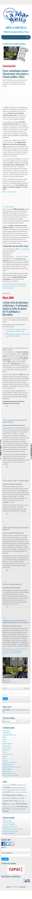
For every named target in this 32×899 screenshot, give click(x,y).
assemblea (18, 785)
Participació (22, 803)
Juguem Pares (8, 800)
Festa (14, 797)
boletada (8, 790)
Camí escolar (17, 790)
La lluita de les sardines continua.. (14, 43)
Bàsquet (5, 756)
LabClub (5, 760)
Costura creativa (7, 748)
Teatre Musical (7, 733)
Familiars (19, 795)
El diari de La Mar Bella (9, 825)
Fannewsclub (9, 66)
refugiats (14, 806)
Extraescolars (9, 795)
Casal (12, 792)
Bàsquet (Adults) (7, 769)
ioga (23, 798)
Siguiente (26, 688)
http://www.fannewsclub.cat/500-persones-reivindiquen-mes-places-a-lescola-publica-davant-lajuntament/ (15, 286)
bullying (12, 790)
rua (11, 809)
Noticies (15, 682)
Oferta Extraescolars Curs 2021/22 (13, 829)
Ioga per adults (7, 771)
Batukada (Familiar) (8, 765)
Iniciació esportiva (8, 743)
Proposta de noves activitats (10, 775)
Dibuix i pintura (7, 746)
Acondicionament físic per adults (12, 767)
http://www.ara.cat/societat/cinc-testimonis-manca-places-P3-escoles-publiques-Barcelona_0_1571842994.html (15, 651)
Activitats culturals (7, 785)
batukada (18, 787)
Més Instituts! (11, 804)
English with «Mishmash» (9, 735)
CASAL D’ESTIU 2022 (9, 823)
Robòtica (8, 808)
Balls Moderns (6, 731)
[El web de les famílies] (16, 869)
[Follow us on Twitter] (8, 844)
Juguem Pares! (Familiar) (9, 763)
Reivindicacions (22, 806)
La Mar (19, 801)
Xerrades (6, 810)
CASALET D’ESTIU (7, 820)
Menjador (23, 801)
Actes (11, 682)
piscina (9, 807)
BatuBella (6, 787)
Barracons (24, 785)
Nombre (3, 847)
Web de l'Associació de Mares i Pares (16, 31)
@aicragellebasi (23, 887)
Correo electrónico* (6, 853)
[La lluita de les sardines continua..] (16, 54)
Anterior (6, 688)
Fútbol (4, 758)
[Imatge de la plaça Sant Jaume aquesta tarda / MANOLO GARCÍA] (17, 339)
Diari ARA (8, 298)
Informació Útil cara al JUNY (10, 831)
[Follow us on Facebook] (3, 844)
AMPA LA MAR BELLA (16, 28)
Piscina (5, 752)
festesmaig (19, 798)
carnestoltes (7, 791)
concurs (15, 792)
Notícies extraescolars (9, 773)
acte (3, 785)
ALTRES (13, 784)
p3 (15, 804)
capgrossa (23, 790)
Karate (4, 739)
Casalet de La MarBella (9, 833)
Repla (4, 808)
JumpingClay (6, 750)
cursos (21, 792)
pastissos (5, 807)
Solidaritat (19, 809)
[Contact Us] (12, 844)
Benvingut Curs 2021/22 (10, 827)
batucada (13, 787)
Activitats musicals (8, 754)
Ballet (4, 737)
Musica (5, 803)
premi (12, 806)
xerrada (23, 809)
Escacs (5, 741)
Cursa (18, 792)
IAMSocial (8, 887)
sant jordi (15, 809)
